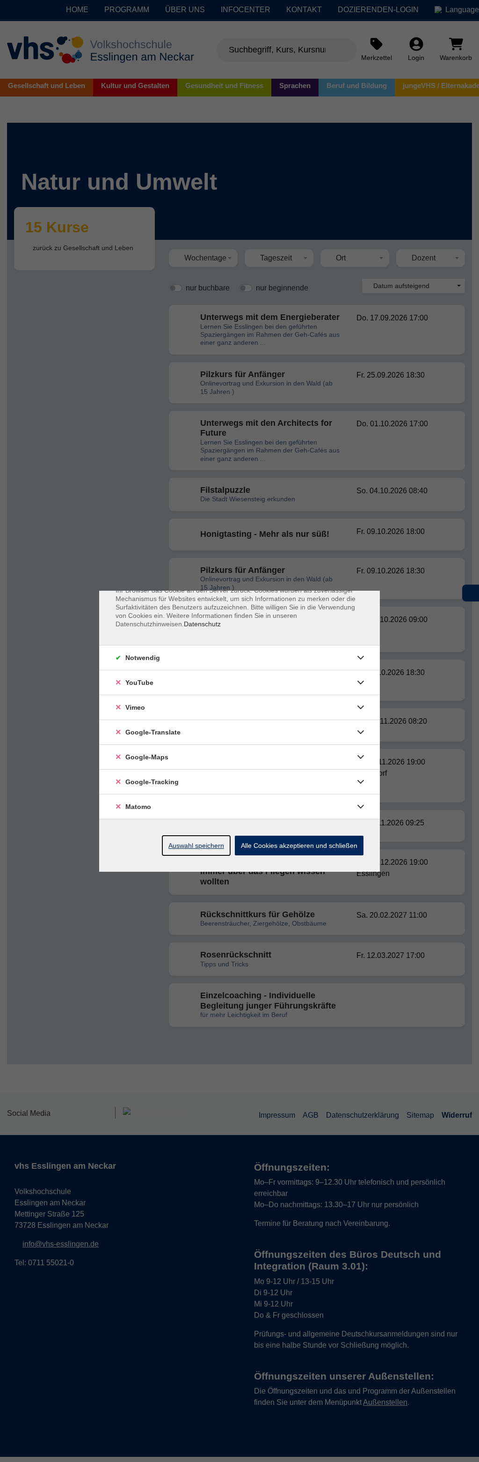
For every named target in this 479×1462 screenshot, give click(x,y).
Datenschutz (202, 624)
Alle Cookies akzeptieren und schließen (299, 845)
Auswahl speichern (196, 845)
